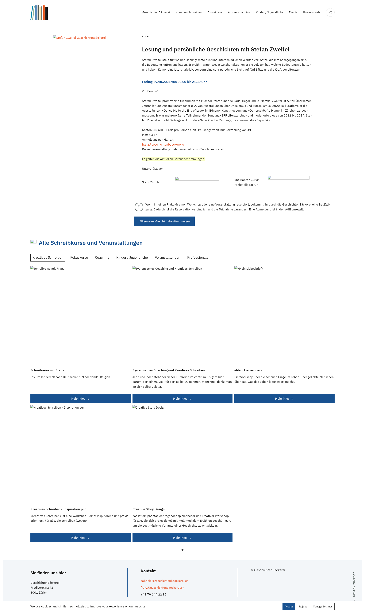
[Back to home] (39, 12)
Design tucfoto (354, 584)
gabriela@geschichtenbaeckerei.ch (164, 581)
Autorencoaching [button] (239, 12)
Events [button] (293, 12)
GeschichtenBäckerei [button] (156, 12)
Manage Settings (322, 606)
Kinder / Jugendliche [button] (269, 12)
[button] (79, 37)
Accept (289, 606)
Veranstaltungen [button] (167, 257)
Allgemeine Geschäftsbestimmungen (164, 221)
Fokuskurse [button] (214, 12)
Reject (303, 606)
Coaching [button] (102, 257)
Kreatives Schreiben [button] (189, 12)
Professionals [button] (311, 12)
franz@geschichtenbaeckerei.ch (164, 144)
